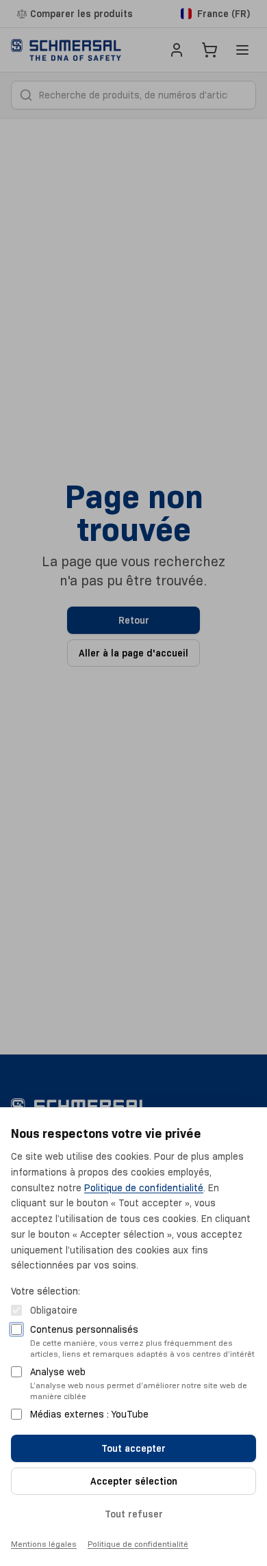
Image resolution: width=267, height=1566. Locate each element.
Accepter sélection (133, 1481)
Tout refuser (134, 1514)
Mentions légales (44, 1544)
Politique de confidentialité (143, 1188)
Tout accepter (133, 1448)
